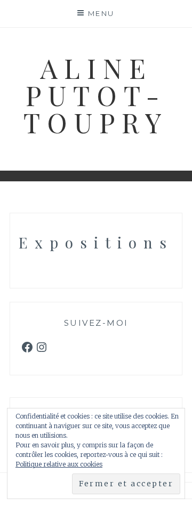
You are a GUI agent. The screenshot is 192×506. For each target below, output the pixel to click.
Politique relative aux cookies (58, 464)
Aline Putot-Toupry (96, 95)
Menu (101, 13)
